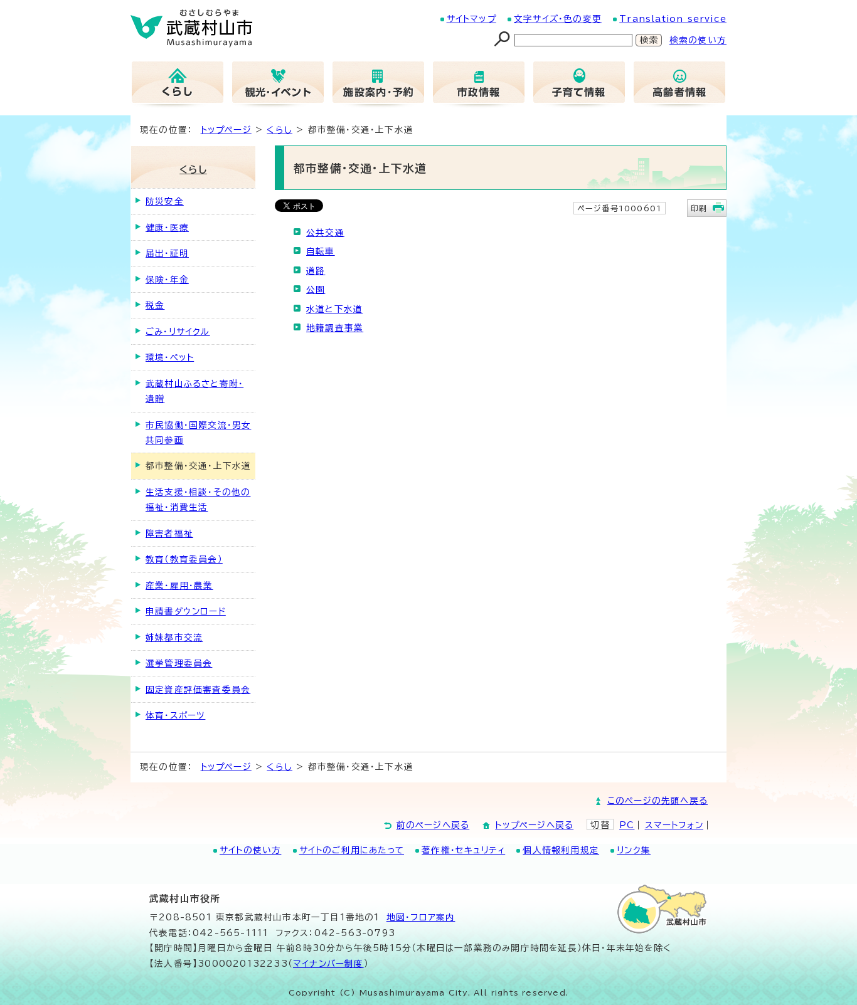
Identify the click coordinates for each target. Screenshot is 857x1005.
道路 (315, 270)
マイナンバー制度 (328, 963)
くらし (279, 129)
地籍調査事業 (334, 328)
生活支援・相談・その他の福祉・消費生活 (198, 500)
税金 (155, 305)
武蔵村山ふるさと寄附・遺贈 (194, 391)
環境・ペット (170, 357)
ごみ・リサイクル (178, 331)
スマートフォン (674, 825)
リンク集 (634, 850)
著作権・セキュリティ (463, 850)
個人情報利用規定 (561, 850)
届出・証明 (167, 253)
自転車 (320, 251)
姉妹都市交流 (174, 637)
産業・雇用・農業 (179, 585)
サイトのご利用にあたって (351, 850)
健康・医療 (167, 227)
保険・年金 (167, 279)
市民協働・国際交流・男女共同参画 (198, 433)
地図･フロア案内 (420, 917)
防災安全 (165, 201)
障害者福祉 (169, 533)
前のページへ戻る (433, 825)
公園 (315, 289)
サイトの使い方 (250, 850)
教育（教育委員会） (184, 559)
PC (626, 825)
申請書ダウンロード (186, 611)
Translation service (673, 18)
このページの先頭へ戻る (657, 800)
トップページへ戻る (534, 825)
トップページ (226, 129)
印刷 (699, 208)
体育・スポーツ (175, 715)
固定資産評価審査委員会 (198, 689)
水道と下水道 (334, 309)
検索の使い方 (698, 40)
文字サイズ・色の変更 (558, 18)
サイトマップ (471, 18)
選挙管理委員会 (179, 663)
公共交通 (325, 232)
